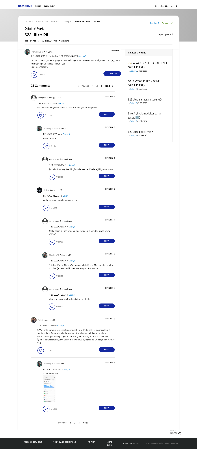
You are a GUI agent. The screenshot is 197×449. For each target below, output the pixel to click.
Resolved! (154, 23)
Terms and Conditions (64, 442)
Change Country (130, 443)
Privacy (91, 442)
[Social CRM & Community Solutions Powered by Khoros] (175, 432)
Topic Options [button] (164, 34)
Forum (38, 6)
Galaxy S (82, 56)
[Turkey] (25, 6)
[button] (116, 50)
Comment (112, 73)
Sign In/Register (161, 6)
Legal (109, 442)
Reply (106, 114)
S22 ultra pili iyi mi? (139, 131)
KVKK (109, 445)
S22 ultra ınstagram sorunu (144, 99)
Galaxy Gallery (49, 6)
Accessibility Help (33, 442)
